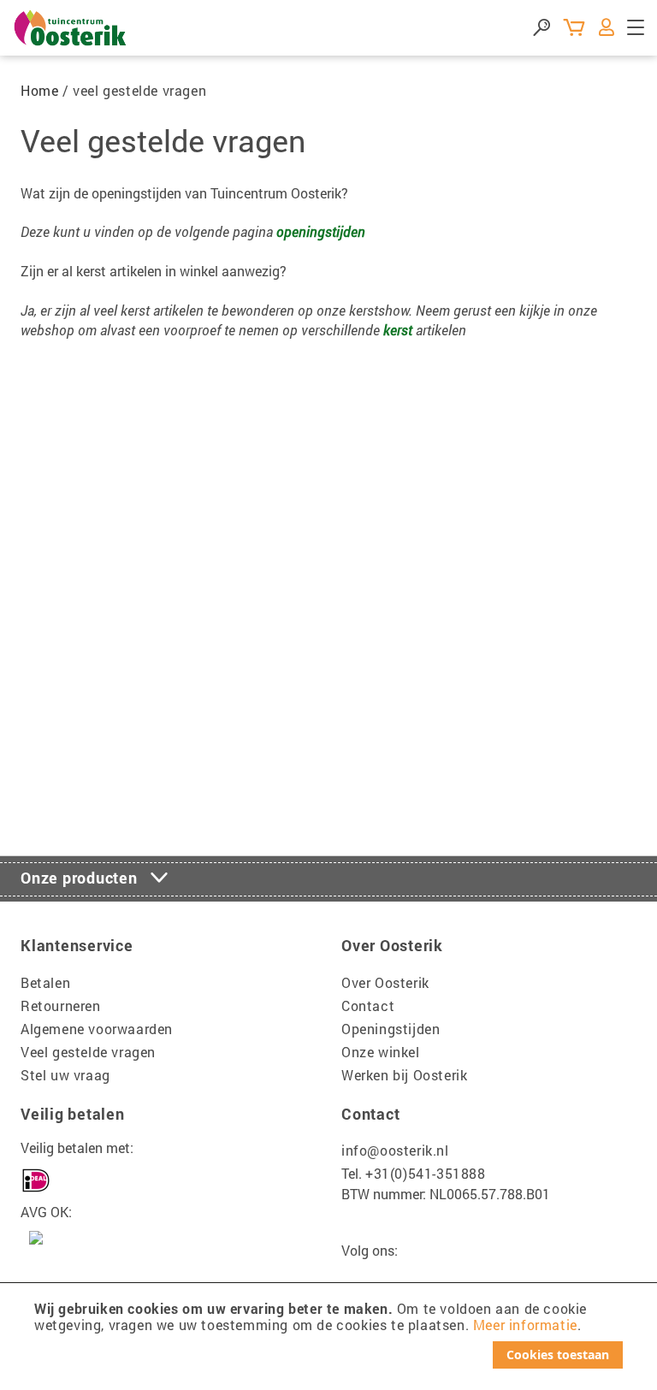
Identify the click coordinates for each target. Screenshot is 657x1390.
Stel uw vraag (65, 1075)
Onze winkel (380, 1052)
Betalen (45, 982)
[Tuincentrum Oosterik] (70, 28)
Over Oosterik (385, 982)
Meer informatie (525, 1325)
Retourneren (61, 1005)
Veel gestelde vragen (88, 1052)
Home (39, 90)
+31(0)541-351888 (425, 1173)
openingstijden (320, 231)
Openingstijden (390, 1029)
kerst (397, 330)
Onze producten (79, 877)
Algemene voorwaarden (97, 1029)
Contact (367, 1005)
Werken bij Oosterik (404, 1075)
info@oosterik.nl (395, 1150)
